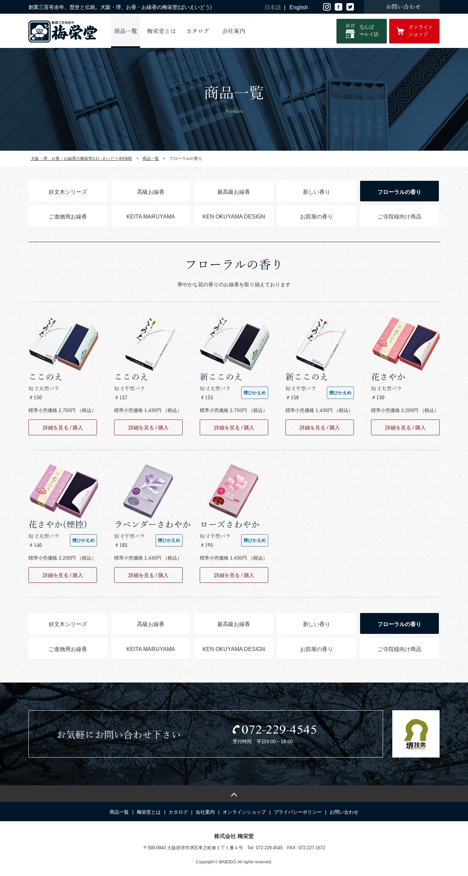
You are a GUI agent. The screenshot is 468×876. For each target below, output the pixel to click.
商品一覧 (125, 31)
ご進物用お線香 (68, 217)
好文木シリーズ (68, 192)
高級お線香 (150, 192)
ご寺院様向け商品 (399, 217)
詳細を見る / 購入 (63, 427)
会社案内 (233, 31)
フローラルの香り (399, 192)
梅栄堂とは (161, 31)
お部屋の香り (316, 217)
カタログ (197, 31)
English (299, 7)
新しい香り (316, 192)
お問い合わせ (344, 812)
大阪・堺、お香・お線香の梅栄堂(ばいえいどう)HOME (81, 158)
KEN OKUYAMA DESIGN (233, 217)
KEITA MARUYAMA (150, 217)
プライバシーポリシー (298, 812)
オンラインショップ (244, 812)
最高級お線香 (233, 192)
